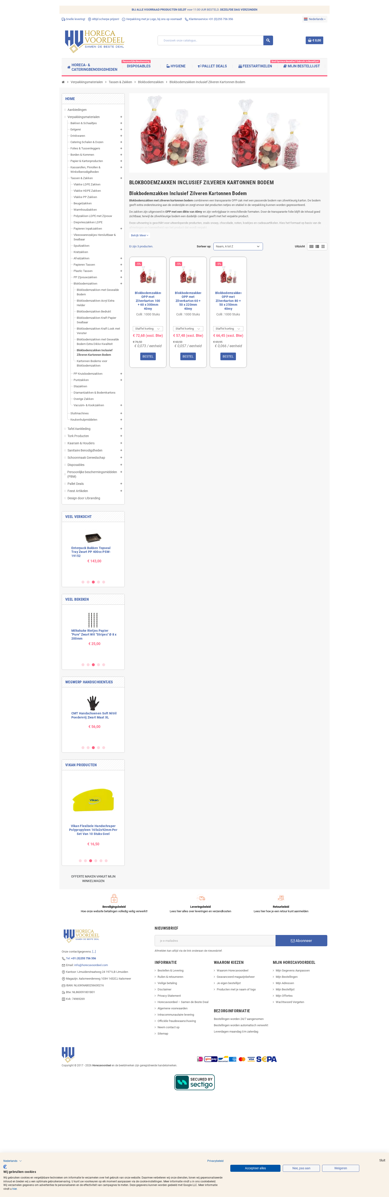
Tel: (81, 958)
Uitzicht (300, 246)
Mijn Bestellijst (285, 989)
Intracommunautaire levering (176, 1014)
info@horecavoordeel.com (91, 965)
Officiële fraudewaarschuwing (177, 1021)
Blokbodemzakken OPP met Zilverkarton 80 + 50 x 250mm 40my (228, 300)
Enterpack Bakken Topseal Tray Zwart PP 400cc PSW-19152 (91, 552)
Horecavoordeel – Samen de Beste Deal (183, 1002)
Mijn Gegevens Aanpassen (293, 970)
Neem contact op (168, 1027)
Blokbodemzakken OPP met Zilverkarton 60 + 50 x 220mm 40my (188, 300)
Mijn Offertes (284, 995)
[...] (94, 951)
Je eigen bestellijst (229, 983)
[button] (12, 1160)
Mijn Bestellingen (287, 976)
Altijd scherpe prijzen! (105, 19)
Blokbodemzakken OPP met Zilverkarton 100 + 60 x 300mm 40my (148, 300)
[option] (93, 550)
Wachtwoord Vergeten (290, 1002)
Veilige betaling (167, 983)
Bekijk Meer (139, 235)
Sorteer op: (204, 246)
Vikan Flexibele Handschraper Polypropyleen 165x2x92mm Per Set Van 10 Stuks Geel (93, 830)
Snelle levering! (75, 19)
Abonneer (303, 940)
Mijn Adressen (285, 983)
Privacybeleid (215, 1161)
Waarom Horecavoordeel (232, 970)
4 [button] (98, 582)
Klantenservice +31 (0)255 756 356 (210, 19)
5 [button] (103, 582)
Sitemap (163, 1033)
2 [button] (88, 582)
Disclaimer (164, 989)
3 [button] (93, 582)
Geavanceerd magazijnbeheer (236, 976)
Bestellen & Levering (170, 970)
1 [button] (82, 582)
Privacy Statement (169, 995)
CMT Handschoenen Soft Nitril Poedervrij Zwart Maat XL (94, 715)
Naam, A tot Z (224, 246)
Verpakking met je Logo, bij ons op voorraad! (153, 19)
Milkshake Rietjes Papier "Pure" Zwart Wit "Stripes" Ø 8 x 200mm (94, 634)
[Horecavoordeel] (95, 40)
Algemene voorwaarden (173, 1008)
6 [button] (106, 860)
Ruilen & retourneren (170, 976)
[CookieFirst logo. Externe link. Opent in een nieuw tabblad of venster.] (5, 1167)
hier (14, 1188)
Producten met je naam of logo (236, 989)
